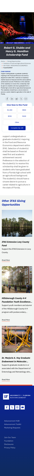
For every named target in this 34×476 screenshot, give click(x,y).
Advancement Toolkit (12, 424)
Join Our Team (10, 437)
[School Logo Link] (16, 396)
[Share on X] (21, 99)
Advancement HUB (11, 421)
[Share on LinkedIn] (12, 99)
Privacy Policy (9, 447)
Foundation (8, 441)
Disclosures (9, 444)
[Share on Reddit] (17, 99)
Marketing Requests (12, 427)
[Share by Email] (26, 99)
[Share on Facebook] (7, 99)
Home (3, 61)
